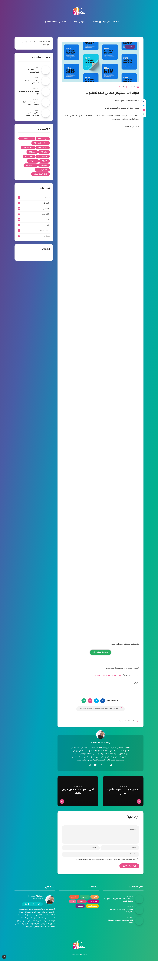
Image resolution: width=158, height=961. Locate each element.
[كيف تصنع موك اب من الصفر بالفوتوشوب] (139, 910)
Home (48, 42)
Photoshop (132, 721)
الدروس (83, 22)
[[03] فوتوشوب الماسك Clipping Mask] (139, 920)
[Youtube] (90, 765)
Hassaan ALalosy (100, 743)
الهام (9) (44, 161)
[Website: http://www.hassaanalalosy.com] (111, 766)
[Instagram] (101, 765)
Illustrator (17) (27, 139)
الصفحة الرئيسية (111, 22)
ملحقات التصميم (67, 22)
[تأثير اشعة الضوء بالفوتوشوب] (45, 70)
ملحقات (130, 47)
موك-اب (119, 721)
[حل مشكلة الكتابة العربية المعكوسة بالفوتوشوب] (139, 899)
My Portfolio (49, 22)
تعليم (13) (44, 152)
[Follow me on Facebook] (106, 766)
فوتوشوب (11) (42, 156)
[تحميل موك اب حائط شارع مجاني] (45, 91)
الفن (48, 225)
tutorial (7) (30, 165)
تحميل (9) (44, 165)
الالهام (47, 198)
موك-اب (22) (42, 139)
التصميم (46, 209)
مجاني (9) (33, 161)
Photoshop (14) (40, 143)
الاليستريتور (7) (42, 170)
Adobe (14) (42, 148)
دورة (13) (32, 152)
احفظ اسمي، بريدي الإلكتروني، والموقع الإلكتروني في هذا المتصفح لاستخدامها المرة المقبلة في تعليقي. (105, 859)
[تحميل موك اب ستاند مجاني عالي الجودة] (45, 113)
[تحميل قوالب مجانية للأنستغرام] (45, 81)
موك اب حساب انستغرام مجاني (108, 676)
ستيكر (125, 721)
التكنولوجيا (46, 214)
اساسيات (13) (28, 148)
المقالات (95, 22)
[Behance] (95, 765)
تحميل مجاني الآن (99, 652)
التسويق (47, 203)
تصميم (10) (29, 156)
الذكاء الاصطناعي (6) (40, 174)
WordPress (83, 954)
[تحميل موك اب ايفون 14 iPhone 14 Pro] (45, 102)
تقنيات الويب (45, 231)
